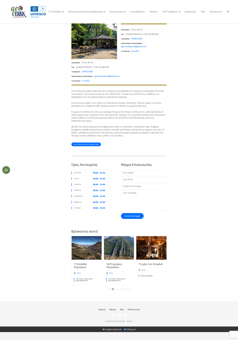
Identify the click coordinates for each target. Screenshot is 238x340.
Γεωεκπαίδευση (137, 11)
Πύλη (79, 273)
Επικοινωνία (216, 11)
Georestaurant (147, 276)
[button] (107, 289)
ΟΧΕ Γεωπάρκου (170, 11)
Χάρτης (112, 309)
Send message (132, 215)
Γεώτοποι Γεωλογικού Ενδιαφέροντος (84, 279)
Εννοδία (135, 51)
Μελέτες (154, 11)
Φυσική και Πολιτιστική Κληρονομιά (85, 11)
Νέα (203, 11)
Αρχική (102, 309)
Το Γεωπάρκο (55, 11)
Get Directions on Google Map (86, 144)
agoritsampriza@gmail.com (133, 46)
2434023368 (136, 38)
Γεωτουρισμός (116, 11)
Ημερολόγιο (190, 11)
